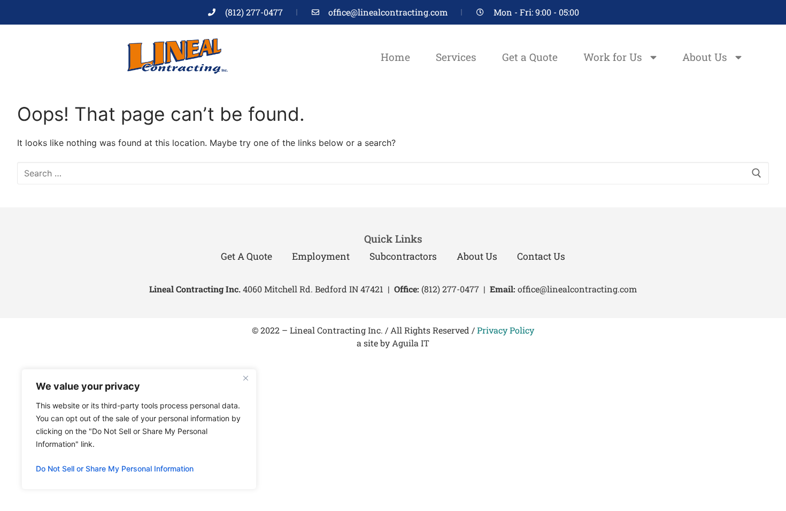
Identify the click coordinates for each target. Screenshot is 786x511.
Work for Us (612, 57)
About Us (704, 57)
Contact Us (541, 256)
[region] (139, 429)
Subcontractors (403, 256)
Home (395, 57)
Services (456, 57)
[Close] (245, 377)
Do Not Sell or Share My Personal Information (115, 468)
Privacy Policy (505, 330)
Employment (321, 256)
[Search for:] (393, 173)
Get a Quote (530, 57)
